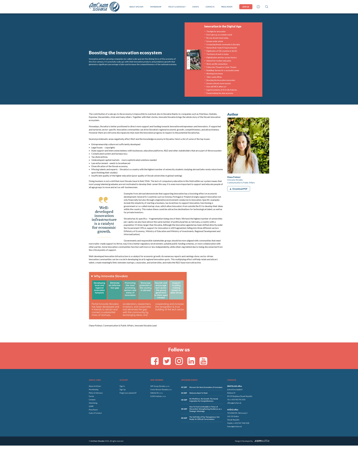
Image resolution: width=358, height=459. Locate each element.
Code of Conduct (95, 413)
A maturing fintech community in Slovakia (223, 44)
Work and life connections (217, 64)
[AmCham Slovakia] (104, 6)
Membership (93, 389)
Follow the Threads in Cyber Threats (221, 67)
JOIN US (245, 7)
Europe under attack (214, 41)
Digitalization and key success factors (221, 57)
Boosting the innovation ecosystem (220, 80)
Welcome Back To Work (198, 393)
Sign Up (123, 389)
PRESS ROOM (226, 7)
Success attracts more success (218, 83)
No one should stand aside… (217, 38)
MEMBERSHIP (155, 7)
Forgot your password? (128, 393)
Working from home (214, 73)
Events (91, 396)
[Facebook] (155, 361)
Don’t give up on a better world (219, 35)
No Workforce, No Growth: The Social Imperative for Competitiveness (203, 400)
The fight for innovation (216, 31)
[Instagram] (179, 361)
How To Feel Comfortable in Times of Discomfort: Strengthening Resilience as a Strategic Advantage (205, 409)
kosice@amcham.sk (234, 426)
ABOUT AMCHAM (136, 7)
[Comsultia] (261, 441)
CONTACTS (210, 7)
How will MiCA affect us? (216, 87)
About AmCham (95, 386)
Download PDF (240, 189)
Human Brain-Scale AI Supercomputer (221, 48)
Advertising (93, 403)
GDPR (91, 406)
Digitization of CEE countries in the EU (221, 51)
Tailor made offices (214, 77)
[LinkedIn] (191, 361)
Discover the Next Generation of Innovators (205, 387)
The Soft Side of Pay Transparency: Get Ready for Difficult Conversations (204, 418)
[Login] (258, 6)
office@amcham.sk (234, 403)
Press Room (93, 409)
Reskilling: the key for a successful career (222, 70)
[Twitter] (167, 361)
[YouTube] (203, 361)
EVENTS (195, 7)
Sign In (122, 386)
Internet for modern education (218, 61)
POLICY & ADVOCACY (176, 7)
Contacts (92, 399)
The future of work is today (217, 54)
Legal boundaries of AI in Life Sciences (221, 90)
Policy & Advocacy (96, 393)
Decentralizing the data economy (219, 93)
